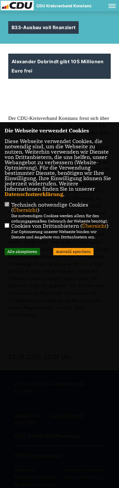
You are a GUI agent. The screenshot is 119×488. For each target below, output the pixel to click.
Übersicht (25, 210)
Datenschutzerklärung (34, 194)
